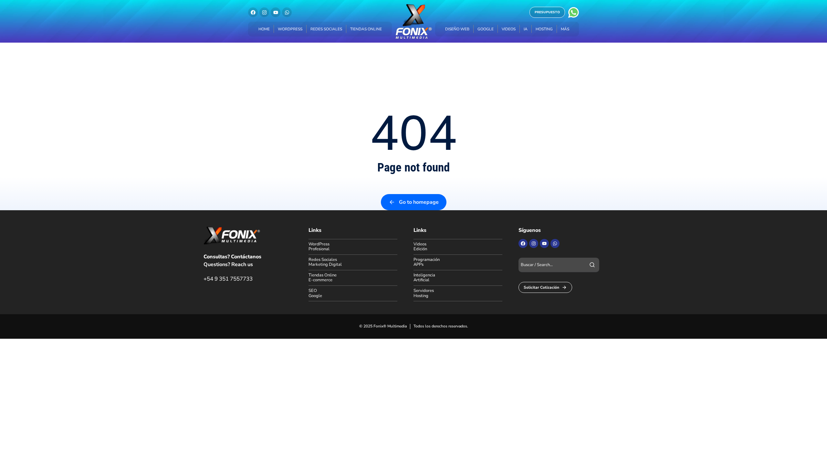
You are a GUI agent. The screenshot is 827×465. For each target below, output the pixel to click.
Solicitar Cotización (541, 287)
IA (526, 29)
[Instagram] (264, 12)
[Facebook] (253, 12)
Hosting (544, 29)
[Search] (592, 265)
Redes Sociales (326, 29)
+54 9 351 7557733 (228, 279)
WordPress (290, 29)
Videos (509, 29)
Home (264, 29)
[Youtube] (275, 12)
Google (485, 29)
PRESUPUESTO (547, 12)
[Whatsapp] (287, 12)
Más (565, 29)
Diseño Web (457, 29)
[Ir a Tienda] (814, 452)
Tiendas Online (366, 29)
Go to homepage (419, 202)
